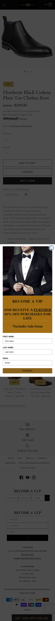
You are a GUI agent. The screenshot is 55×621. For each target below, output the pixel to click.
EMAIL (5, 358)
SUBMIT (27, 370)
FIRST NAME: (8, 337)
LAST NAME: (8, 348)
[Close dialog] (51, 247)
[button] (27, 271)
